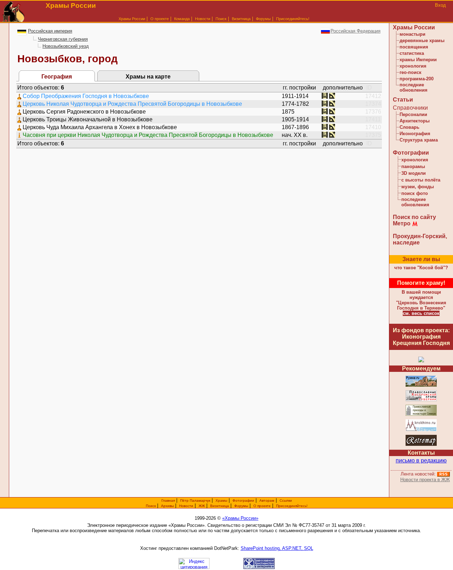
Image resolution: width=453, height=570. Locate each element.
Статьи (403, 100)
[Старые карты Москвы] (421, 445)
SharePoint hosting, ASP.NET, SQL (277, 548)
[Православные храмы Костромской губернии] (421, 400)
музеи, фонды (417, 186)
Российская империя (50, 31)
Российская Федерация (355, 31)
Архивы (167, 506)
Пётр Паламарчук (195, 500)
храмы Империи (418, 59)
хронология (413, 66)
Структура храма (419, 140)
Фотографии (411, 153)
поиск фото (414, 193)
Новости (202, 19)
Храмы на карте (148, 77)
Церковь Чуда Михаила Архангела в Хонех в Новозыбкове (100, 127)
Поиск (221, 19)
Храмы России (132, 19)
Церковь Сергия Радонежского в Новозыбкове (84, 112)
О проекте (262, 506)
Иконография (415, 133)
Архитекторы (415, 120)
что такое (421, 267)
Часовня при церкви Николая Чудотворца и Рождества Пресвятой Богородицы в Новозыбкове (148, 135)
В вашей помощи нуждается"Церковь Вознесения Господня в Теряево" (421, 300)
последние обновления (414, 87)
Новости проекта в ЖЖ (425, 479)
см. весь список (421, 313)
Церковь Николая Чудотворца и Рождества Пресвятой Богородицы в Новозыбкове (132, 104)
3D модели (413, 173)
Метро (402, 223)
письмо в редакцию (421, 460)
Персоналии (413, 114)
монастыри (412, 34)
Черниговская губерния (63, 39)
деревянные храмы (422, 40)
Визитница (241, 19)
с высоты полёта (420, 180)
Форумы (263, 19)
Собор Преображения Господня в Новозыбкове (86, 96)
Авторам (266, 500)
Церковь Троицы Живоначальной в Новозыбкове (88, 119)
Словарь (409, 127)
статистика (412, 53)
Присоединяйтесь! (292, 19)
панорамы (413, 166)
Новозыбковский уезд (65, 46)
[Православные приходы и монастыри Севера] (421, 414)
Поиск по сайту (414, 217)
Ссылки (286, 500)
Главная (168, 500)
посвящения (414, 47)
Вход (440, 5)
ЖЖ (202, 506)
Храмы (221, 500)
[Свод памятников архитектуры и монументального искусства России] (421, 385)
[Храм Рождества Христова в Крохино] (421, 430)
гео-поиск (411, 72)
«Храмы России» (240, 518)
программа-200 (417, 78)
